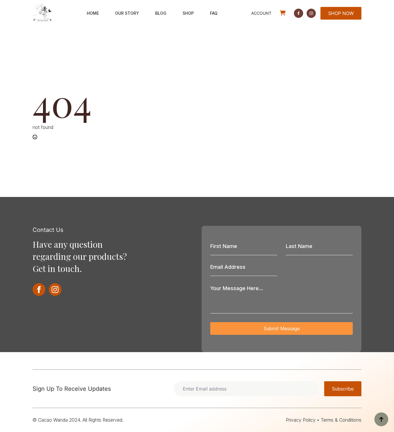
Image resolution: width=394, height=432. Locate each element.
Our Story (127, 13)
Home (93, 13)
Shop (188, 13)
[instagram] (311, 13)
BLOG (160, 13)
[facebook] (298, 13)
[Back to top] (381, 419)
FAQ (213, 13)
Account (261, 13)
